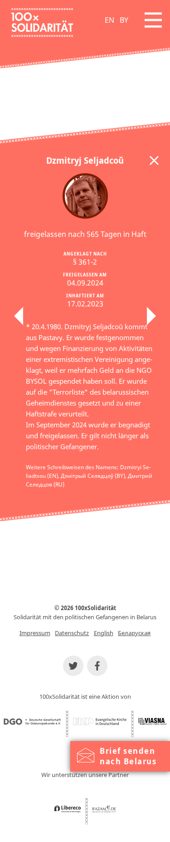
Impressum (34, 633)
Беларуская (134, 633)
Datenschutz (72, 633)
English (103, 633)
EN (109, 20)
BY (124, 20)
